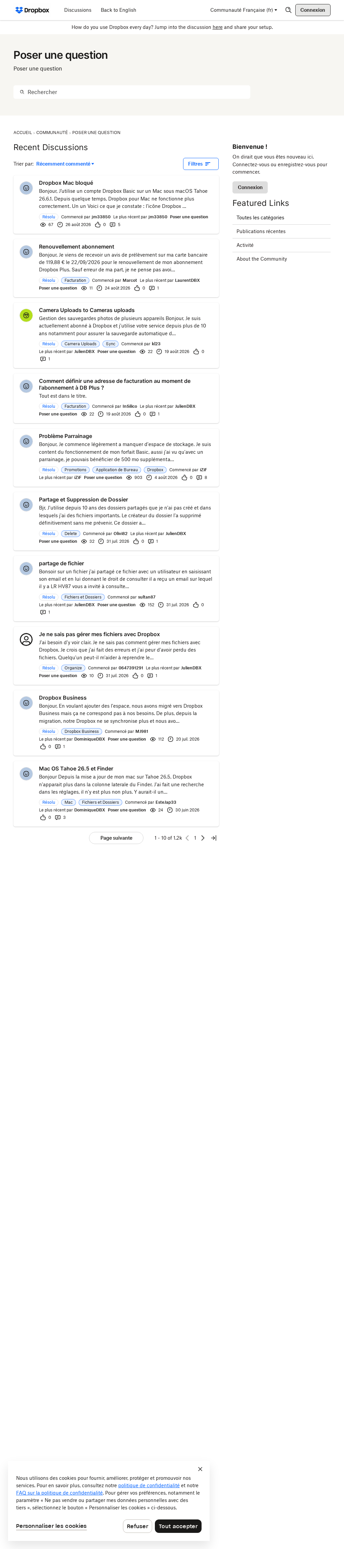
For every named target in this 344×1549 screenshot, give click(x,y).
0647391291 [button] (131, 667)
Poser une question (189, 216)
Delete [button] (70, 533)
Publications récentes (261, 231)
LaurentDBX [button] (187, 280)
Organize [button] (73, 667)
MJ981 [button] (141, 731)
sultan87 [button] (147, 597)
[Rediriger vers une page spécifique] (213, 838)
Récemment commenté (63, 164)
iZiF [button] (203, 469)
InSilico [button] (130, 406)
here (218, 27)
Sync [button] (110, 343)
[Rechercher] (22, 92)
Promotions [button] (75, 469)
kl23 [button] (156, 343)
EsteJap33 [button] (166, 802)
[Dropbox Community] (32, 10)
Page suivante (116, 838)
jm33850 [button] (101, 216)
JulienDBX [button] (84, 351)
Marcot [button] (130, 280)
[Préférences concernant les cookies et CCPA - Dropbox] (109, 1501)
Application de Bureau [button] (117, 469)
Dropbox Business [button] (81, 731)
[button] (26, 188)
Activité (245, 245)
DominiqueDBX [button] (89, 739)
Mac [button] (68, 802)
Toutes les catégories (260, 217)
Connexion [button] (250, 187)
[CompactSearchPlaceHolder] (289, 10)
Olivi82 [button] (121, 533)
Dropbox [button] (155, 469)
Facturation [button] (75, 280)
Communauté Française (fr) (241, 10)
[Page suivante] (203, 838)
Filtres (195, 164)
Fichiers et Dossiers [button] (82, 597)
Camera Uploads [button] (80, 343)
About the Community (261, 259)
